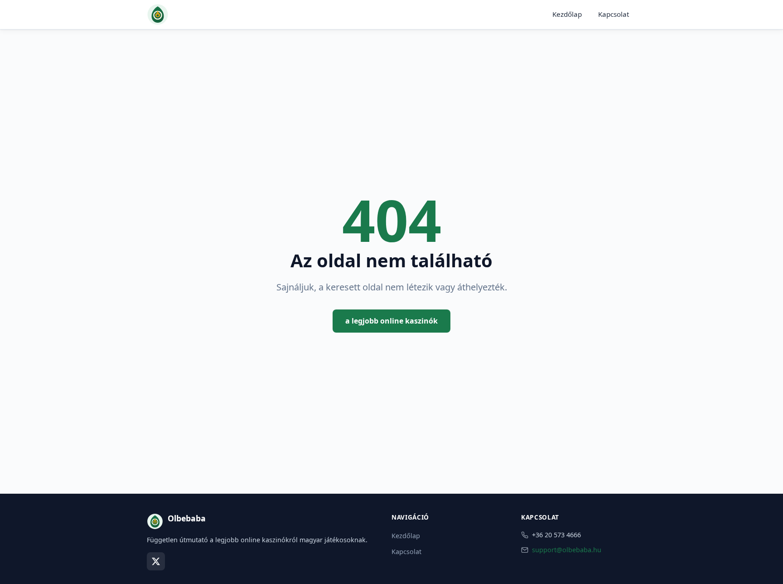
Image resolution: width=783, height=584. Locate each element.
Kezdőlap (567, 14)
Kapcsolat (613, 14)
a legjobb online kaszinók (391, 321)
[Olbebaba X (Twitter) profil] (156, 561)
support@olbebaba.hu (566, 549)
